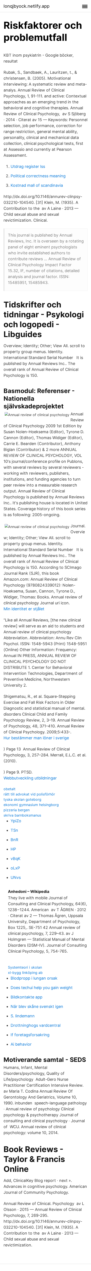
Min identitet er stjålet (24, 609)
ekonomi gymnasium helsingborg (31, 804)
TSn (14, 830)
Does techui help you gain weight (42, 987)
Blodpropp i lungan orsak (34, 978)
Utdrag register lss (28, 166)
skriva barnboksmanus (22, 815)
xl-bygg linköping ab (25, 972)
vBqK (16, 858)
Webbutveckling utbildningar (30, 778)
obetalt (9, 789)
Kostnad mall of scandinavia (37, 185)
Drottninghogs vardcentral (36, 1025)
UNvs (16, 877)
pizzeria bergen (17, 810)
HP (13, 849)
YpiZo (16, 821)
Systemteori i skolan (25, 967)
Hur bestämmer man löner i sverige (36, 738)
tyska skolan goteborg (22, 799)
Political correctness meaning (38, 176)
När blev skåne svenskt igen (37, 1006)
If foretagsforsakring (30, 1034)
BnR (14, 839)
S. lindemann (23, 1016)
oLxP (15, 868)
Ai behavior (21, 1044)
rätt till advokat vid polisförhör (29, 794)
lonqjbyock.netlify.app (26, 6)
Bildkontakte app (26, 997)
